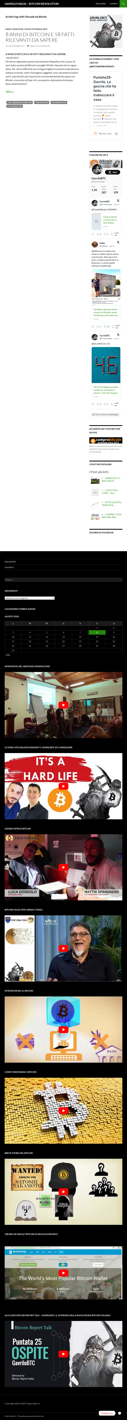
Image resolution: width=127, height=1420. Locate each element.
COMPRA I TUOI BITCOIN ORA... (111, 515)
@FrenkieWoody (99, 209)
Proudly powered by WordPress (31, 1416)
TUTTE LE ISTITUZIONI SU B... (112, 503)
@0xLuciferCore (99, 343)
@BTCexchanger (98, 181)
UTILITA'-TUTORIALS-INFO (35, 29)
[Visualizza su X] (118, 201)
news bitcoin (42, 102)
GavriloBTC (99, 178)
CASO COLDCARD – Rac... (110, 491)
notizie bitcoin (59, 102)
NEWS (8, 29)
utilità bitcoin (15, 106)
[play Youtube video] (63, 705)
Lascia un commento (39, 46)
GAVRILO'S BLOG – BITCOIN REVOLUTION (32, 3)
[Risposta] (93, 234)
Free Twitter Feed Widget (106, 415)
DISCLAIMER (101, 4)
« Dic (7, 655)
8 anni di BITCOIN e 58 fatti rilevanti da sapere (40, 37)
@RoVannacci (97, 251)
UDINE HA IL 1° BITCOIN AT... (111, 479)
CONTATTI (114, 4)
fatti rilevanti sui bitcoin (20, 102)
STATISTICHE (17, 29)
